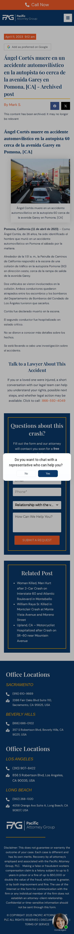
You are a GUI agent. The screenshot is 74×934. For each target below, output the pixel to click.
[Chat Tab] (37, 467)
